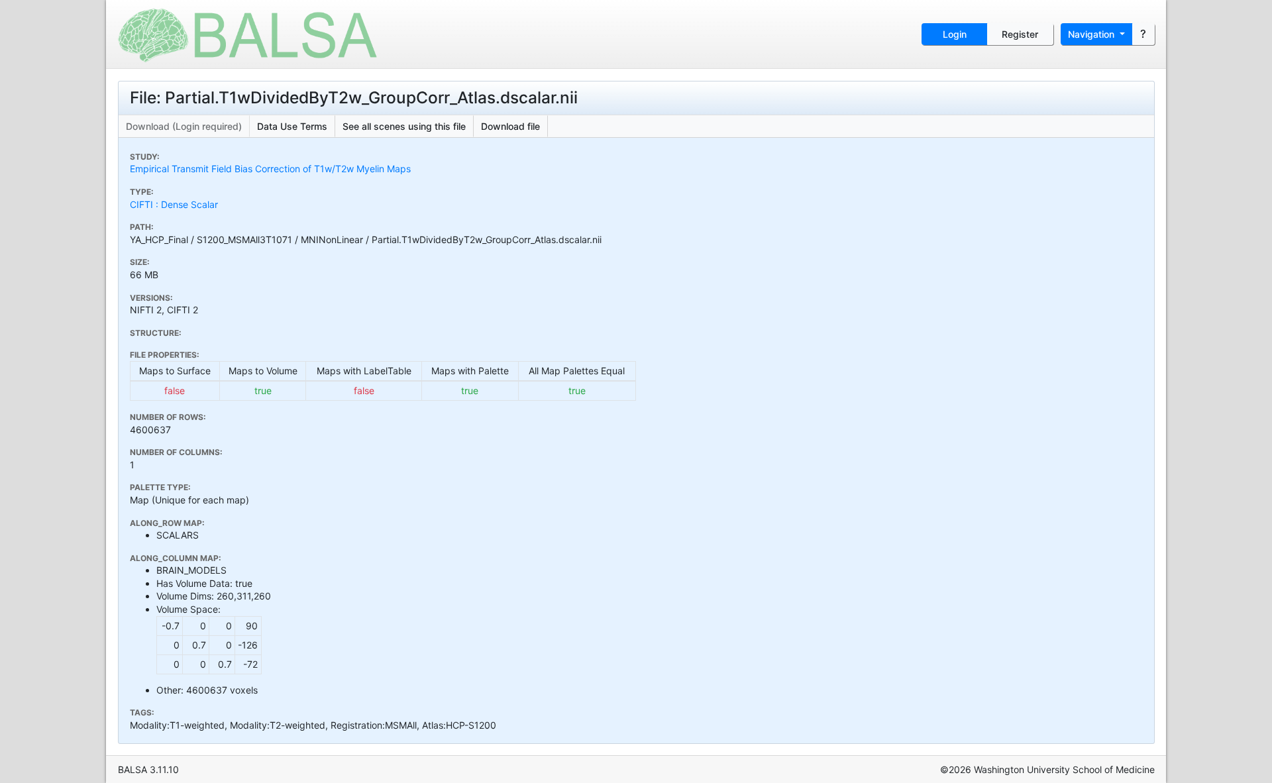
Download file (510, 126)
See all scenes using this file (404, 126)
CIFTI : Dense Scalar (174, 204)
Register (1020, 34)
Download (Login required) (184, 126)
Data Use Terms (292, 126)
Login (955, 34)
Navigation (1092, 34)
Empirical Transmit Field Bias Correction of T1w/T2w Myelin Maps (270, 168)
